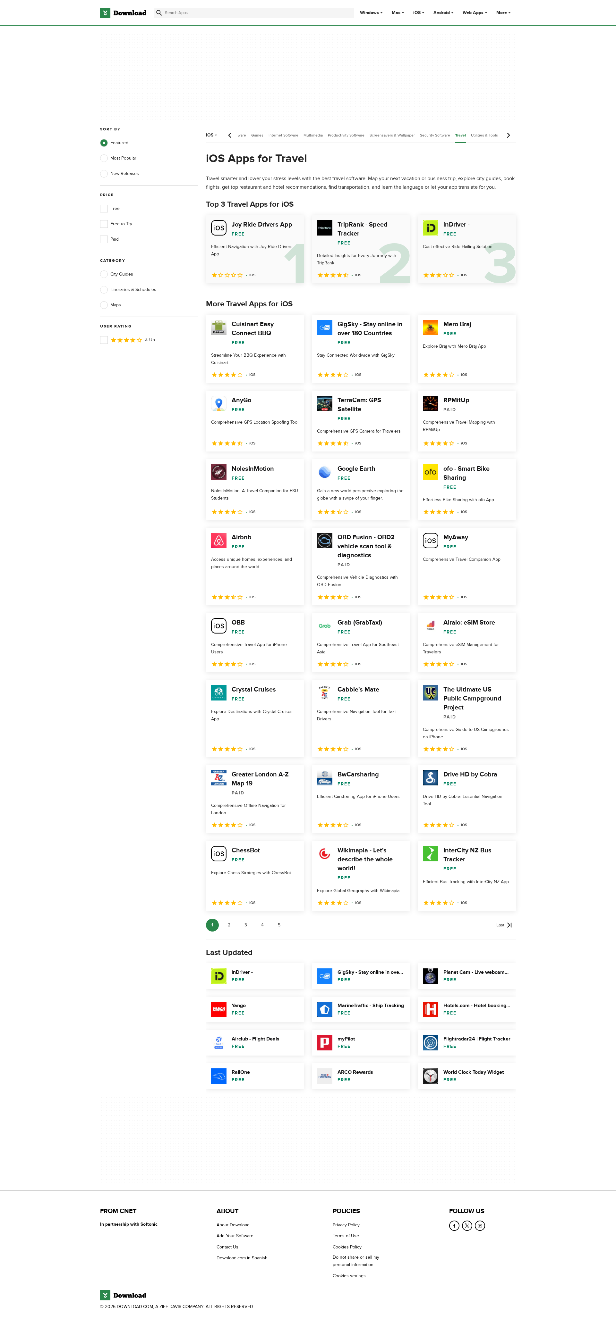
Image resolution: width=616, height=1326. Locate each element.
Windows (369, 13)
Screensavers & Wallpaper (392, 135)
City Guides (121, 274)
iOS (417, 13)
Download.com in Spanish (242, 1258)
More (501, 12)
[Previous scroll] (230, 135)
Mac (396, 13)
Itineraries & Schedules (133, 289)
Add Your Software (235, 1236)
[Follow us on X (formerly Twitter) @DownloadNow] (467, 1226)
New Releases (124, 173)
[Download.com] (123, 13)
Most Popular (123, 158)
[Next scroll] (508, 135)
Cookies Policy (347, 1247)
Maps (115, 305)
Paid (114, 239)
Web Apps (473, 13)
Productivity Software (346, 135)
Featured (119, 142)
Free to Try (121, 224)
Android (441, 13)
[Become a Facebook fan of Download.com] (454, 1226)
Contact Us (227, 1247)
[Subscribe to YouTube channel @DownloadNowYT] (480, 1226)
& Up (150, 340)
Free (115, 208)
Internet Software (283, 135)
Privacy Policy (346, 1225)
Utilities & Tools (484, 135)
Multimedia (313, 135)
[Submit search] (159, 13)
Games (257, 135)
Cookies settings (349, 1276)
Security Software (435, 135)
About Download (233, 1225)
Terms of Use (346, 1236)
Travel (460, 135)
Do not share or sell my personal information (356, 1261)
